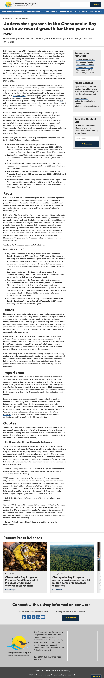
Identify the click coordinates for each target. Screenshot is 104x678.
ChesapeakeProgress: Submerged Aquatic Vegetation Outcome (85, 62)
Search (96, 4)
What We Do (95, 12)
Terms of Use (50, 670)
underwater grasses (30, 314)
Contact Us (38, 670)
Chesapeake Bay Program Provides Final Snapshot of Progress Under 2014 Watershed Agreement (21, 581)
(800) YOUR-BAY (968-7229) (49, 657)
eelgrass (6, 93)
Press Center (7, 18)
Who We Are (80, 12)
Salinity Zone (39, 245)
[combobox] (75, 4)
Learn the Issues (33, 12)
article (37, 118)
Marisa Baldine (81, 98)
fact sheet (45, 361)
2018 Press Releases (21, 18)
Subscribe (88, 144)
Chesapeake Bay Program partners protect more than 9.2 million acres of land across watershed (71, 581)
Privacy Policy (64, 670)
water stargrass (16, 103)
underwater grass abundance (39, 85)
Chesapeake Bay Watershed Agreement (32, 76)
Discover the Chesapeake (12, 12)
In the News (64, 12)
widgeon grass (19, 95)
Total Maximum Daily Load (29, 128)
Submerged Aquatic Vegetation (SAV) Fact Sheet (85, 70)
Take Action (50, 12)
